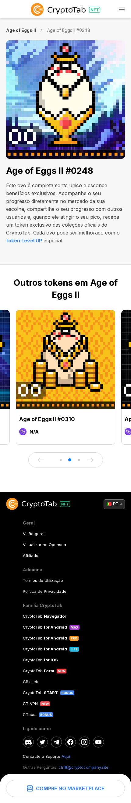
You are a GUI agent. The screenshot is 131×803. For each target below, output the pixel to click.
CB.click (30, 681)
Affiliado (30, 555)
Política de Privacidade (44, 591)
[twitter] (42, 742)
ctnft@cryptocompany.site (83, 767)
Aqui (66, 756)
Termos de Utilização (43, 580)
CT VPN (30, 703)
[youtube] (98, 742)
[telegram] (56, 742)
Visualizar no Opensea (44, 544)
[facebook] (70, 742)
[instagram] (84, 742)
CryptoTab (44, 616)
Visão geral (33, 533)
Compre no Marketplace (70, 788)
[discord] (28, 742)
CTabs (30, 714)
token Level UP (24, 241)
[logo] (65, 9)
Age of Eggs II (21, 30)
